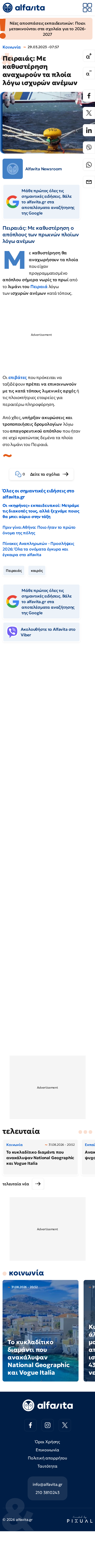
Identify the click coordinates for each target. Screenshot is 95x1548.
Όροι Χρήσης (47, 1441)
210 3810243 (47, 1492)
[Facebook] (89, 96)
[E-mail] (89, 182)
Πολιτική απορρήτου (47, 1457)
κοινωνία (26, 1272)
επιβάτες (17, 377)
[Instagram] (47, 1425)
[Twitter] (89, 113)
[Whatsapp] (89, 165)
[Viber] (89, 147)
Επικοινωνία (47, 1449)
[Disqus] (47, 723)
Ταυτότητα (47, 1466)
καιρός (37, 570)
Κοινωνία (12, 47)
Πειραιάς (14, 570)
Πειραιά (39, 286)
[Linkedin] (89, 130)
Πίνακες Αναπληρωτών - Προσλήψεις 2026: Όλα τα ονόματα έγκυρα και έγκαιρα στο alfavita (38, 549)
